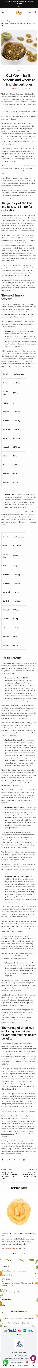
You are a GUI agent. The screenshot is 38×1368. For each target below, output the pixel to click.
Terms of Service (13, 1323)
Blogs (8, 21)
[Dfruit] (19, 12)
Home (3, 21)
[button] (4, 2)
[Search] (30, 12)
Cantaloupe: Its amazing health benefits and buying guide (18, 1235)
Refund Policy (25, 1323)
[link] (9, 1160)
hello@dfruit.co (7, 1275)
